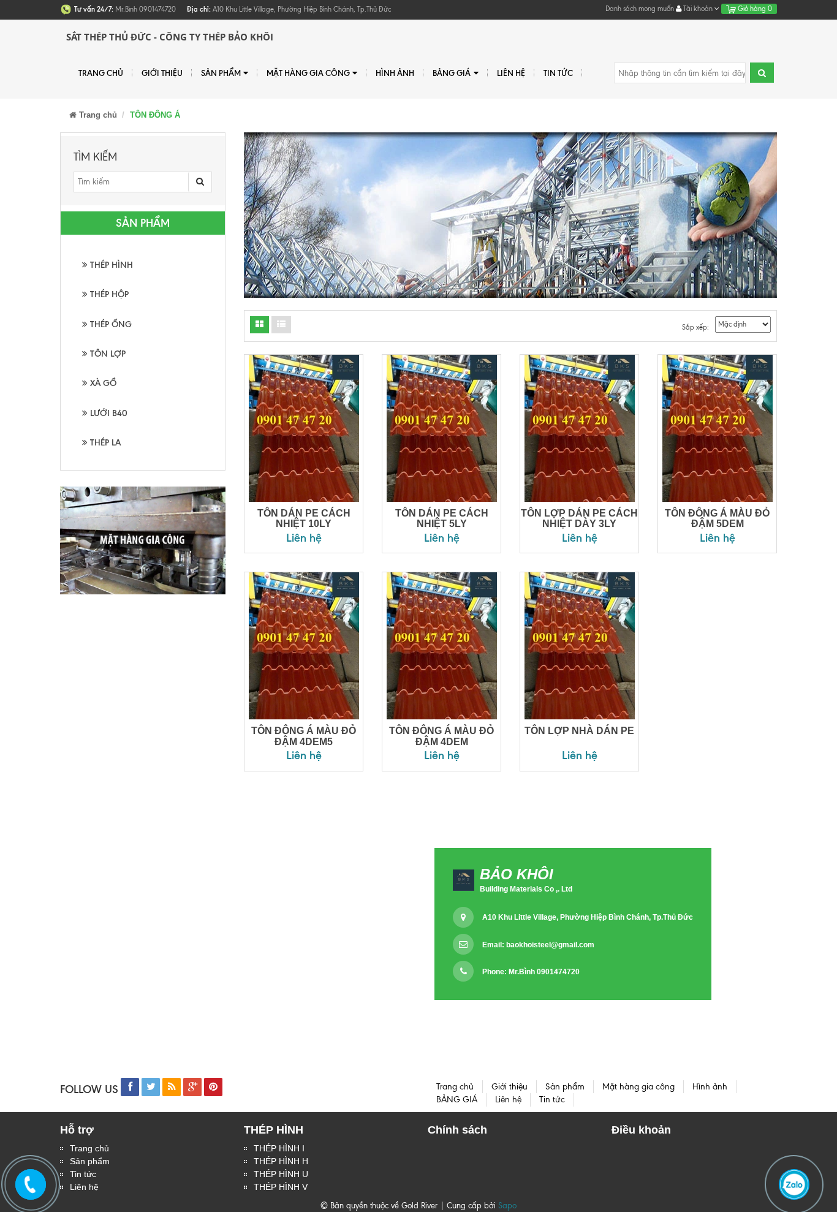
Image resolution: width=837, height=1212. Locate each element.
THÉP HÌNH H (281, 1161)
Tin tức (83, 1174)
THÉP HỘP (108, 294)
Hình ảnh (395, 73)
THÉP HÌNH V (281, 1187)
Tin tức (558, 73)
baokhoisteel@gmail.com (550, 945)
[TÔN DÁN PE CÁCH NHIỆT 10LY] (303, 428)
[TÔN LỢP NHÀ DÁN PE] (579, 645)
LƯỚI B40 (107, 413)
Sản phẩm (221, 73)
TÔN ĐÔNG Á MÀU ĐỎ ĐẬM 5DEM (717, 518)
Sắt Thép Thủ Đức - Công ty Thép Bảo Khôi (169, 37)
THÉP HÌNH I (279, 1148)
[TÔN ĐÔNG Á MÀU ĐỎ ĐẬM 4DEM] (441, 645)
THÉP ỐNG (110, 324)
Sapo (507, 1205)
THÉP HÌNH (110, 265)
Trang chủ (100, 73)
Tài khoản (697, 8)
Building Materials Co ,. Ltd (526, 889)
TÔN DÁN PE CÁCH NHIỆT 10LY (303, 518)
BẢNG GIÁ (452, 73)
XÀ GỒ (102, 383)
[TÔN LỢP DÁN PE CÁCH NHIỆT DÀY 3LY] (579, 428)
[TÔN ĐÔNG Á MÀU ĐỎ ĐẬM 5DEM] (717, 428)
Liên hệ (511, 73)
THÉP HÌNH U (281, 1174)
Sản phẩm (90, 1161)
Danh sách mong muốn (639, 8)
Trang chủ (89, 1148)
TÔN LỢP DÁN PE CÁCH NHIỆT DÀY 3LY (579, 518)
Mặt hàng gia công (308, 73)
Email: (538, 945)
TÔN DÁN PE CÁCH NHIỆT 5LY (441, 518)
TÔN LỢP (107, 354)
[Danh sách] (259, 324)
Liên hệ (84, 1187)
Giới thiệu (162, 73)
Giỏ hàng (754, 8)
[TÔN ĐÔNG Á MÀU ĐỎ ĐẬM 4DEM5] (303, 645)
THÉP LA (104, 442)
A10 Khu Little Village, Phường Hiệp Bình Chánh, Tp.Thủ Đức (587, 917)
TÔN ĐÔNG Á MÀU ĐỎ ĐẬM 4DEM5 (303, 736)
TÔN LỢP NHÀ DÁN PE (579, 730)
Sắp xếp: (695, 327)
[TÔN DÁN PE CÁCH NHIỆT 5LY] (441, 428)
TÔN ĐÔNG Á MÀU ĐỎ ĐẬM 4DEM (441, 736)
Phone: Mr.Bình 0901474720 (531, 972)
